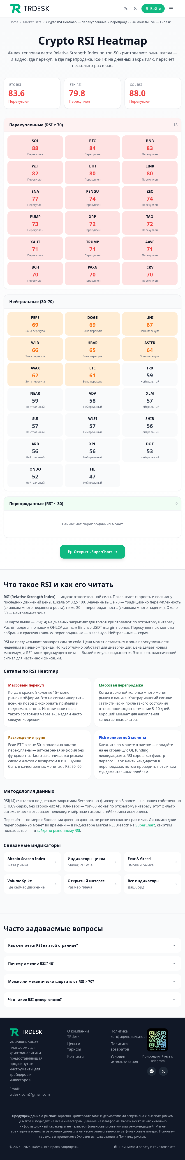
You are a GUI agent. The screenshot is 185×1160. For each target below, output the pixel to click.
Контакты (75, 1056)
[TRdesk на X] (163, 1071)
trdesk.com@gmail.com (29, 1094)
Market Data (32, 22)
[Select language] (126, 9)
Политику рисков (132, 1136)
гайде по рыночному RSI (58, 830)
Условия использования (96, 1136)
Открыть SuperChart (93, 551)
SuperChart (145, 825)
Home (13, 22)
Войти (155, 8)
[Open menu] (171, 8)
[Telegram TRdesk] (151, 1071)
